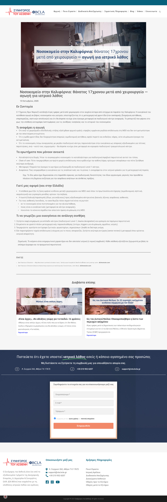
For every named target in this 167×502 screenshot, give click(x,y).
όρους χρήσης (73, 419)
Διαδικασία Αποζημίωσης (97, 475)
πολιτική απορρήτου (87, 419)
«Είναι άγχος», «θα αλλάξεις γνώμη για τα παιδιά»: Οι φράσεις (49, 319)
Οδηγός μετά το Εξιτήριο (97, 485)
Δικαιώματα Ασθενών (96, 479)
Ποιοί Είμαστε (92, 469)
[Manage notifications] (5, 497)
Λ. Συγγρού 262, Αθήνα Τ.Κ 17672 (64, 469)
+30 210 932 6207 (85, 369)
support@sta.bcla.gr (131, 369)
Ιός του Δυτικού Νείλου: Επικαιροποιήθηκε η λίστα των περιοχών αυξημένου (115, 320)
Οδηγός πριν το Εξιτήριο (97, 482)
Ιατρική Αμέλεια (93, 472)
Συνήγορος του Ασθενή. (83, 499)
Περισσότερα (23, 332)
